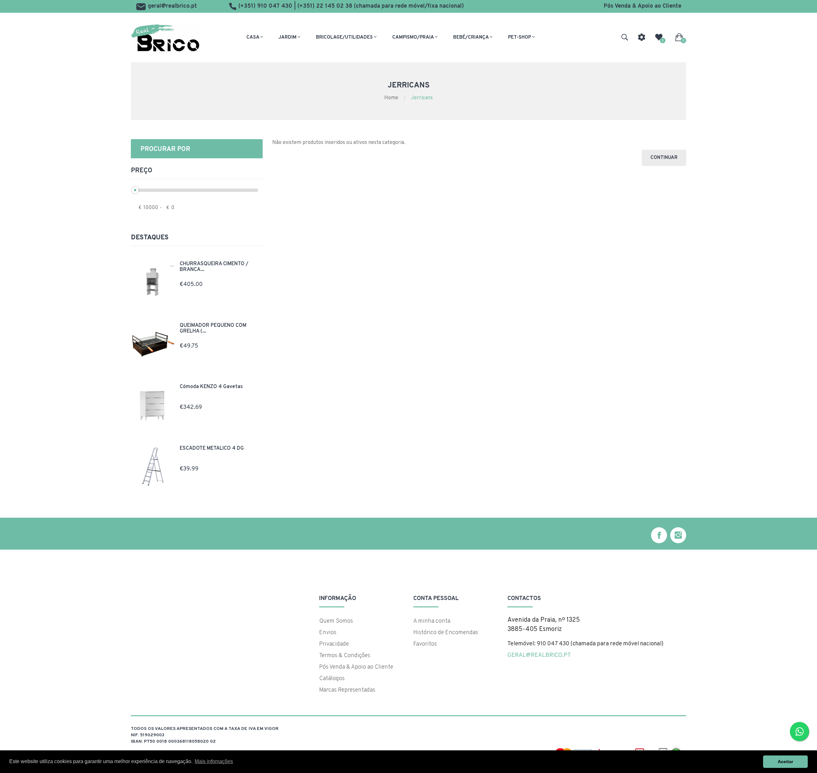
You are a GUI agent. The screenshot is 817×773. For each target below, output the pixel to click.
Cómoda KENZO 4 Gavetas (211, 387)
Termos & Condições (344, 655)
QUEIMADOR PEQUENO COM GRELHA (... (213, 328)
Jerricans (422, 98)
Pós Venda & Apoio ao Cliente (642, 6)
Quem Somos (336, 621)
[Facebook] (659, 535)
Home (391, 98)
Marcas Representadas (347, 690)
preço (141, 171)
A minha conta (431, 621)
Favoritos (425, 644)
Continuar (664, 158)
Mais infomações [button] (214, 761)
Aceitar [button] (785, 761)
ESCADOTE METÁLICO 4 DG (212, 448)
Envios (327, 632)
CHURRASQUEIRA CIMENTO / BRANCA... (214, 267)
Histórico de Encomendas (445, 632)
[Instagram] (678, 535)
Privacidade (334, 644)
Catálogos (332, 678)
